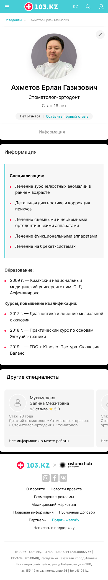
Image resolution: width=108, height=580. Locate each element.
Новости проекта (66, 489)
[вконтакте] (63, 478)
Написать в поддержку (54, 527)
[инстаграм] (46, 478)
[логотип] (41, 6)
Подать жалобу (65, 520)
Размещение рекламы (54, 496)
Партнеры (38, 520)
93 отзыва (39, 409)
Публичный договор (77, 512)
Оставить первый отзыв (67, 116)
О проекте (35, 489)
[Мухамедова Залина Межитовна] (50, 418)
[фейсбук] (54, 478)
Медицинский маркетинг (54, 504)
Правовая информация (33, 512)
